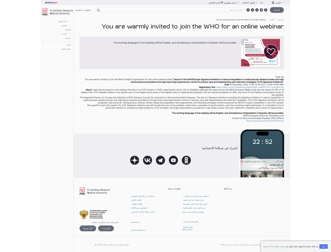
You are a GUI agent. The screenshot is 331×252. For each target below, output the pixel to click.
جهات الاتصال (66, 49)
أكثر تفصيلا (88, 228)
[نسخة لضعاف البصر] (263, 2)
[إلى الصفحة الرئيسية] (55, 3)
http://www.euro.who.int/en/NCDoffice (265, 120)
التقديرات (106, 228)
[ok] (265, 10)
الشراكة (68, 30)
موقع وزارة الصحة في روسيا (193, 212)
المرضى (68, 38)
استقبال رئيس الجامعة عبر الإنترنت (196, 196)
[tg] (256, 10)
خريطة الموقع (188, 229)
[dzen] (248, 10)
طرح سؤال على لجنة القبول (193, 200)
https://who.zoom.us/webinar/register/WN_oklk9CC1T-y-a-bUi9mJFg (250, 87)
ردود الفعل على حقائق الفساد (194, 208)
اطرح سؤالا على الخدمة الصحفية (195, 204)
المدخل (277, 10)
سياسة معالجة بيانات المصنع (274, 246)
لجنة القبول (62, 21)
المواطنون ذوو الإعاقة (139, 208)
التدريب (63, 34)
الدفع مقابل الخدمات (190, 222)
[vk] (252, 10)
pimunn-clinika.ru (138, 230)
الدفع (69, 45)
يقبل (323, 246)
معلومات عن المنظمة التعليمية (142, 196)
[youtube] (261, 10)
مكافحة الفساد (136, 200)
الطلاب (63, 25)
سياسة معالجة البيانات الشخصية (143, 212)
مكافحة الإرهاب (137, 204)
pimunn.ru (135, 222)
